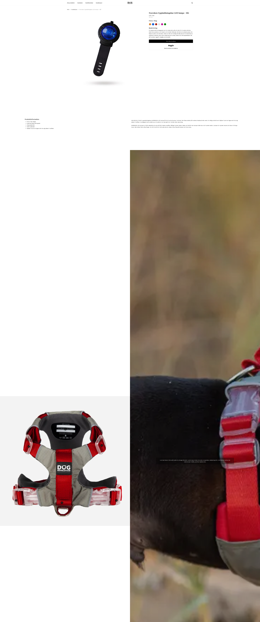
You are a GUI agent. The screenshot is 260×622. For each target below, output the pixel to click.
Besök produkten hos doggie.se (171, 48)
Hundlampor (74, 9)
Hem (68, 9)
